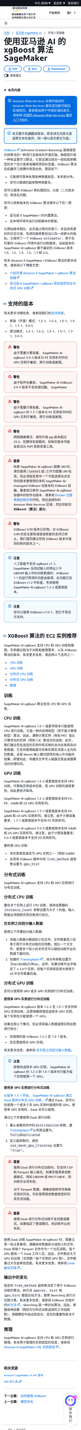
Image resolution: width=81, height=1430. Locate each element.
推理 (13, 685)
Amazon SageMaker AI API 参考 (23, 1375)
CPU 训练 (16, 662)
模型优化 (27, 1402)
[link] (56, 33)
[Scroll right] (74, 13)
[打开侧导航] (6, 23)
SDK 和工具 (11, 1381)
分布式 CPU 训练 (21, 674)
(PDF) (23, 120)
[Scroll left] (45, 13)
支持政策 (57, 313)
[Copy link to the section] (4, 304)
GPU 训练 (16, 668)
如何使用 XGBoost (33, 1396)
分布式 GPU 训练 (21, 680)
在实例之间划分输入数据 (53, 1050)
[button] (12, 90)
